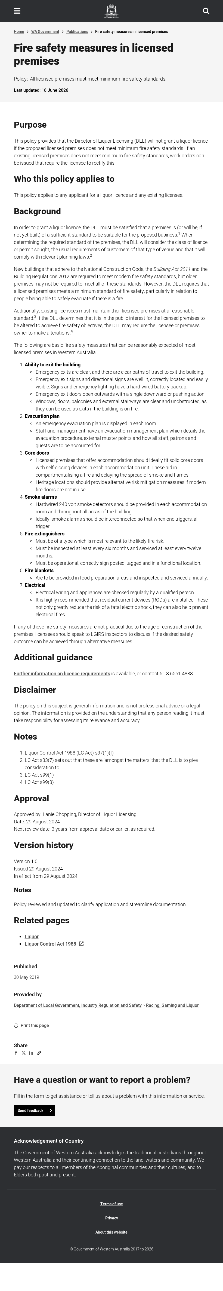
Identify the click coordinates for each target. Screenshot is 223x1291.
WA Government (45, 32)
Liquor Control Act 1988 (50, 944)
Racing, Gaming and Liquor (172, 1005)
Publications (77, 32)
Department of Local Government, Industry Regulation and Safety (78, 1005)
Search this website (206, 11)
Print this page (34, 1025)
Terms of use (111, 1204)
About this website (111, 1232)
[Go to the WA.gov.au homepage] (111, 11)
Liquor (32, 936)
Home (19, 32)
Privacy (111, 1218)
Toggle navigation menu (17, 11)
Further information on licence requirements (62, 673)
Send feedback (30, 1111)
